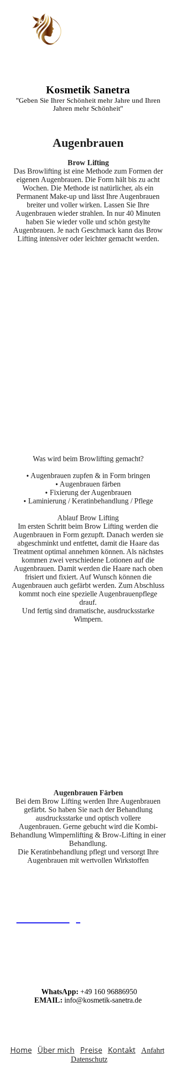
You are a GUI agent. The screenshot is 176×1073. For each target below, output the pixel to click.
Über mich (56, 1050)
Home (21, 1050)
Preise (91, 1050)
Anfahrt (152, 1050)
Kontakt (122, 1050)
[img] (48, 29)
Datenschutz (89, 1059)
